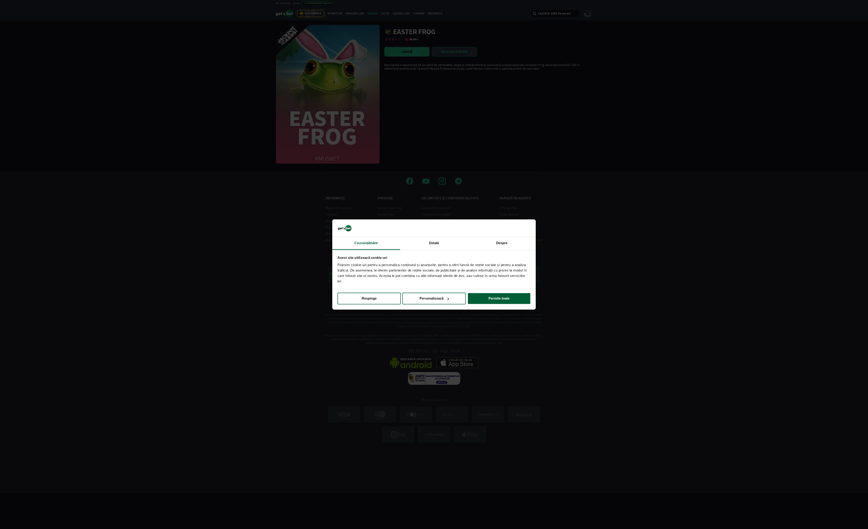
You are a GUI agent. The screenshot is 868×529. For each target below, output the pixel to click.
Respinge (369, 298)
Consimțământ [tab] (366, 243)
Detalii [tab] (434, 243)
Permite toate (498, 298)
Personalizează (431, 298)
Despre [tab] (502, 243)
